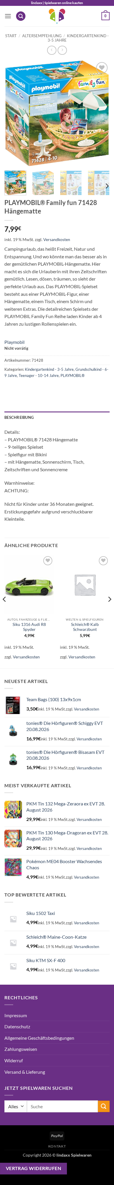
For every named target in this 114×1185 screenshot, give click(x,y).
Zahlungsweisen (20, 1049)
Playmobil (14, 342)
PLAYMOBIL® (72, 375)
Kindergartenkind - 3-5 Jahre (78, 37)
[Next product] (51, 50)
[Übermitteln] (104, 1106)
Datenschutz (17, 1026)
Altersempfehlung (42, 35)
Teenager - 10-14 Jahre (39, 375)
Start (11, 35)
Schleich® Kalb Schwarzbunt (85, 627)
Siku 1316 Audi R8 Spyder (29, 627)
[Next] (100, 113)
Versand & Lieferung (24, 1072)
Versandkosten (56, 239)
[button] (7, 16)
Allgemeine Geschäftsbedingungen (39, 1038)
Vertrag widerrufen (33, 1168)
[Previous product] (62, 50)
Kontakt (57, 1146)
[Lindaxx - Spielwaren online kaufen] (57, 16)
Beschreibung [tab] (19, 417)
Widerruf (13, 1060)
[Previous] (13, 113)
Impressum (15, 1015)
